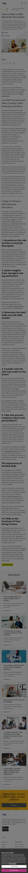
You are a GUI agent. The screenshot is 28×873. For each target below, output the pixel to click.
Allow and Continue (14, 870)
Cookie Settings (14, 866)
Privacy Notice (12, 863)
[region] (14, 861)
